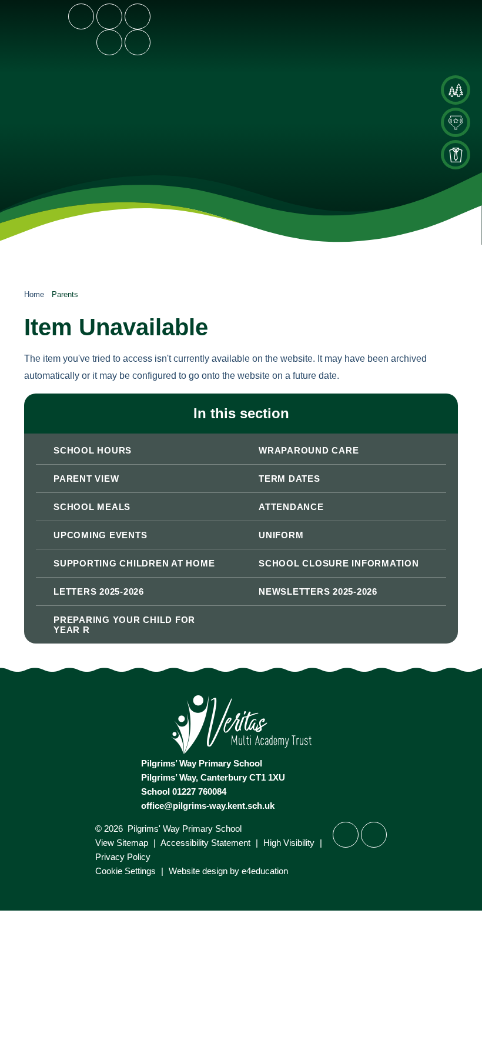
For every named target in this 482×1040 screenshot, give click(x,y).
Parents (65, 294)
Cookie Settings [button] (125, 871)
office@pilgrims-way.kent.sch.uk (208, 806)
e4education (265, 871)
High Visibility (288, 843)
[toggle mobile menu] (137, 42)
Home (34, 294)
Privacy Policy (122, 857)
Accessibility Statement (205, 843)
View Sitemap (121, 843)
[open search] (109, 42)
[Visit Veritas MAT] (241, 751)
